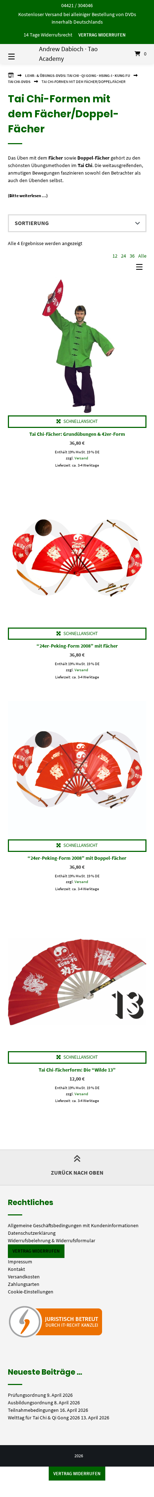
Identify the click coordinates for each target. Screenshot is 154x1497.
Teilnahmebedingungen (33, 1410)
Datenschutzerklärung (32, 1233)
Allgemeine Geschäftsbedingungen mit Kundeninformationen (73, 1225)
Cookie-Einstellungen (30, 1291)
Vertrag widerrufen (102, 35)
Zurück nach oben (77, 1172)
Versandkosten (24, 1276)
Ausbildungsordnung (30, 1402)
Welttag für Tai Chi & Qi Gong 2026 (44, 1417)
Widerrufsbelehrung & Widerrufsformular (51, 1240)
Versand (81, 457)
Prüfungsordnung (27, 1395)
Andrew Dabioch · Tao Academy (68, 54)
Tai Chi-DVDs (19, 81)
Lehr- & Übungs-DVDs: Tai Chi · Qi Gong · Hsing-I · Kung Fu (77, 75)
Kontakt (16, 1269)
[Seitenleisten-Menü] (141, 268)
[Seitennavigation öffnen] (21, 54)
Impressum (20, 1261)
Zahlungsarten (23, 1284)
